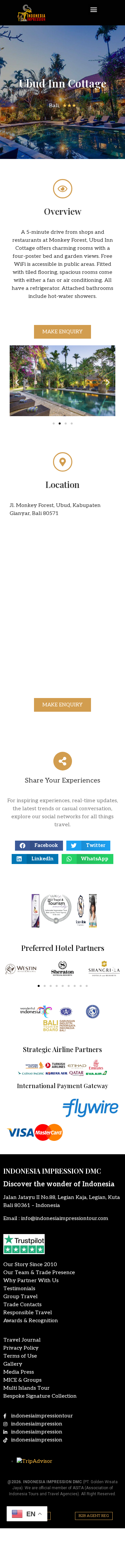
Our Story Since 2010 (30, 1264)
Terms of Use (20, 1356)
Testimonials (19, 1288)
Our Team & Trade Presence (39, 1272)
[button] (93, 9)
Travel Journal (22, 1340)
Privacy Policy (21, 1348)
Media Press (18, 1372)
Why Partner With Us (31, 1280)
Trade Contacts (22, 1305)
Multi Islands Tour (26, 1388)
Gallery (12, 1364)
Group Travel (20, 1297)
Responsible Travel (27, 1313)
